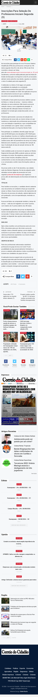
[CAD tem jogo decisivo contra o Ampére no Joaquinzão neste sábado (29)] (27, 314)
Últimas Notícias (13, 21)
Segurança (23, 671)
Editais (19, 484)
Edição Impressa (8, 675)
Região (16, 671)
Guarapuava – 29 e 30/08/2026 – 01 (19, 498)
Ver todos (34, 473)
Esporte (22, 668)
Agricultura (8, 671)
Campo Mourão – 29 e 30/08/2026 (19, 508)
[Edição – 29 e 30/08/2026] (19, 401)
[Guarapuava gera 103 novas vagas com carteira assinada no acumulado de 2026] (27, 337)
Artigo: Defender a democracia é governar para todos (19, 580)
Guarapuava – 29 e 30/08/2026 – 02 (19, 487)
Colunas (18, 675)
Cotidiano (4, 21)
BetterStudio (24, 691)
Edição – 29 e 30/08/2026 (19, 419)
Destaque (6, 310)
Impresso (19, 381)
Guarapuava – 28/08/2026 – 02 (19, 519)
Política (15, 668)
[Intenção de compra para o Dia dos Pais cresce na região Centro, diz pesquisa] (5, 617)
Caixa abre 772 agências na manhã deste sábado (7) (9, 296)
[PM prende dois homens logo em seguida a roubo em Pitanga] (5, 624)
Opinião (19, 576)
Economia (30, 668)
